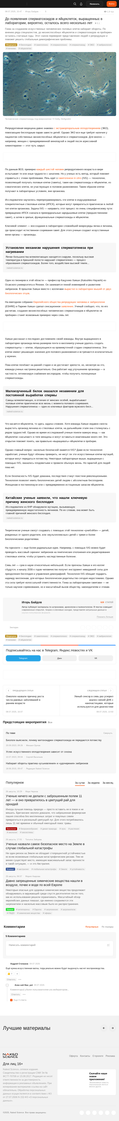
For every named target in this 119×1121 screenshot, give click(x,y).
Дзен (59, 658)
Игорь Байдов (31, 11)
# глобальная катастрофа (44, 869)
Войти (112, 4)
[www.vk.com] (88, 1112)
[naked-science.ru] (113, 1112)
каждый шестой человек (50, 169)
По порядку (107, 927)
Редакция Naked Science (37, 768)
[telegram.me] (107, 1112)
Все (50, 722)
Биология (11, 829)
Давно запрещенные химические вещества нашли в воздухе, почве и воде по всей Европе (44, 883)
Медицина (11, 45)
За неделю (94, 782)
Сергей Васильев (34, 757)
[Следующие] (112, 1028)
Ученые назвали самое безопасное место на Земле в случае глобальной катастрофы (45, 846)
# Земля (63, 869)
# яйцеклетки (25, 48)
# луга (62, 829)
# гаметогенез (41, 45)
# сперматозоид (77, 45)
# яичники (11, 48)
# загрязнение (51, 909)
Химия (10, 909)
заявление (67, 306)
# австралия (23, 869)
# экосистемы (26, 832)
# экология (12, 832)
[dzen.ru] (100, 1112)
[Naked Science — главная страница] (18, 4)
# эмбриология (104, 45)
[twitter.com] (81, 1112)
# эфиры (47, 913)
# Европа (37, 909)
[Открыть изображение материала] (59, 84)
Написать (95, 4)
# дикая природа (49, 829)
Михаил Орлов (33, 745)
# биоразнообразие (28, 829)
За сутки (80, 782)
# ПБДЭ (10, 913)
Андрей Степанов (19, 964)
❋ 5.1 (97, 23)
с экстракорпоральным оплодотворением (77, 128)
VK (95, 658)
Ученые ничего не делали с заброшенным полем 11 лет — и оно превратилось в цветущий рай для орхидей (44, 800)
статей (107, 602)
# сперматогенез (59, 45)
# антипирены (23, 909)
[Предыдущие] (103, 1028)
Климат (10, 869)
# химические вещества (28, 913)
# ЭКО (91, 45)
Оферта (73, 1056)
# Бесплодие (25, 45)
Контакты (85, 1056)
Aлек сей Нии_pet (24, 985)
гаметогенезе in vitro (69, 178)
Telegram (23, 658)
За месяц (108, 782)
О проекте (97, 1056)
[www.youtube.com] (94, 1112)
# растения (73, 829)
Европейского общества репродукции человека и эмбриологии (69, 302)
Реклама (110, 1056)
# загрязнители (68, 909)
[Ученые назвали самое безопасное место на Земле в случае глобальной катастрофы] (101, 855)
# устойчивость (77, 869)
